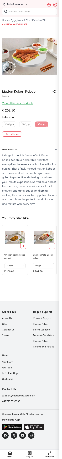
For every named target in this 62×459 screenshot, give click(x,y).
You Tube (7, 367)
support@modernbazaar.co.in (18, 395)
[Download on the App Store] (34, 427)
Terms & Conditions (43, 335)
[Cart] (49, 5)
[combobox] (29, 11)
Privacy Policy (40, 323)
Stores (5, 335)
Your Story (7, 361)
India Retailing (10, 373)
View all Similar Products (17, 103)
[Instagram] (31, 435)
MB (7, 96)
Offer (5, 323)
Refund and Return (43, 346)
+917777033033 (11, 401)
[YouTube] (22, 435)
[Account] (55, 5)
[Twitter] (14, 435)
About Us (7, 318)
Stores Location (41, 329)
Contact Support (42, 318)
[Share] (54, 91)
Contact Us (8, 329)
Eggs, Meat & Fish (20, 20)
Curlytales (7, 378)
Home (5, 20)
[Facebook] (5, 435)
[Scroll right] (54, 251)
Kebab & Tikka (40, 20)
